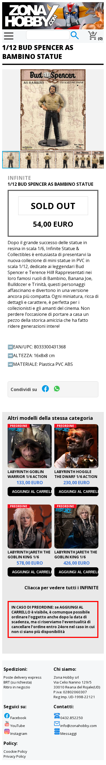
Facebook (18, 717)
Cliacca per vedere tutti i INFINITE (61, 588)
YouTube (17, 725)
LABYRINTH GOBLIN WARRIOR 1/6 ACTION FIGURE (27, 476)
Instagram (18, 733)
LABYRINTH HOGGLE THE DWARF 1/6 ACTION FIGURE (75, 476)
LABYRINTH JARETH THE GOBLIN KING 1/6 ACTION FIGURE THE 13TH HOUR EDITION (75, 559)
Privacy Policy (15, 756)
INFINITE (19, 177)
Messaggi (68, 733)
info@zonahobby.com (78, 725)
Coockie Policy (15, 751)
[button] (99, 74)
